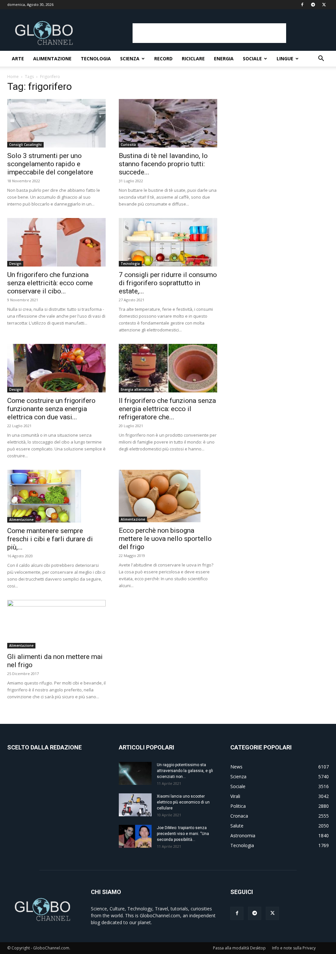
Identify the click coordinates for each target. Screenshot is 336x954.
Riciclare (193, 58)
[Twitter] (324, 4)
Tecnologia (96, 58)
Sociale (252, 58)
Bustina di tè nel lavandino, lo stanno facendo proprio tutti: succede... (163, 164)
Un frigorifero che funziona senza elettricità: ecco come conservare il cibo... (50, 283)
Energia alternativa (136, 389)
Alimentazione (52, 58)
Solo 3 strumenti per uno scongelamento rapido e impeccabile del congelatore (50, 164)
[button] (321, 59)
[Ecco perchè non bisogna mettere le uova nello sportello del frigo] (168, 496)
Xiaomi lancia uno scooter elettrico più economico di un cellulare (183, 802)
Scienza (129, 58)
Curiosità (128, 144)
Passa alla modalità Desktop (239, 948)
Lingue (285, 58)
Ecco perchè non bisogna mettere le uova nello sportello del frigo (165, 539)
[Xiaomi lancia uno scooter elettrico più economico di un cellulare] (135, 804)
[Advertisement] (209, 33)
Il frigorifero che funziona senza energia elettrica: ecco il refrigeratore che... (167, 409)
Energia (224, 58)
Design (15, 263)
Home (13, 76)
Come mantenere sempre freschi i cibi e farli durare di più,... (50, 539)
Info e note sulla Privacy (294, 948)
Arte (18, 58)
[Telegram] (313, 4)
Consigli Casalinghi (25, 144)
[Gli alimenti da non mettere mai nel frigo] (56, 624)
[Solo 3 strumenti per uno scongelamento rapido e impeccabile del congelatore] (56, 123)
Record (163, 58)
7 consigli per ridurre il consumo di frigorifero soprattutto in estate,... (168, 283)
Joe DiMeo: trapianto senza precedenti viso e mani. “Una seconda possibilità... (183, 833)
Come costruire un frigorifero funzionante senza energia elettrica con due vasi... (51, 409)
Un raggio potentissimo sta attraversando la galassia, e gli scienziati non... (185, 771)
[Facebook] (302, 4)
